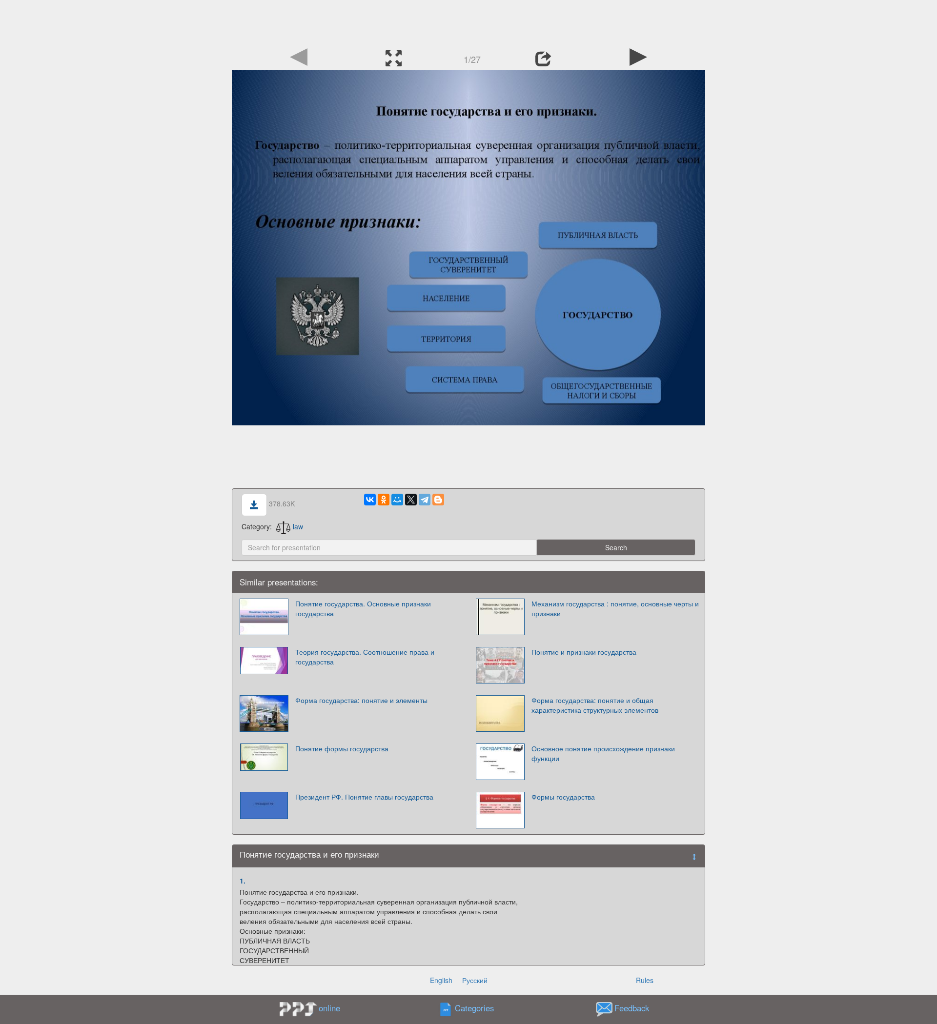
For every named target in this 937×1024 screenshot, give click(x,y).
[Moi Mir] (397, 499)
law (298, 526)
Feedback (631, 1008)
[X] (411, 499)
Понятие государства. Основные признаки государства (363, 608)
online (329, 1008)
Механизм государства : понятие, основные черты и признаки (615, 608)
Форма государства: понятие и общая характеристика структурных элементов (594, 705)
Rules (644, 980)
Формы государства (563, 797)
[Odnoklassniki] (383, 499)
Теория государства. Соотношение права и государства (364, 656)
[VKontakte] (370, 499)
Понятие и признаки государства (583, 652)
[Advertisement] (468, 22)
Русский (475, 980)
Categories (474, 1008)
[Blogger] (438, 499)
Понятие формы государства (341, 748)
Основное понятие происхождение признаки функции (603, 753)
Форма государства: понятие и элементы (361, 700)
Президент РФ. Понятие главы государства (364, 797)
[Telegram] (424, 499)
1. (242, 880)
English (441, 980)
